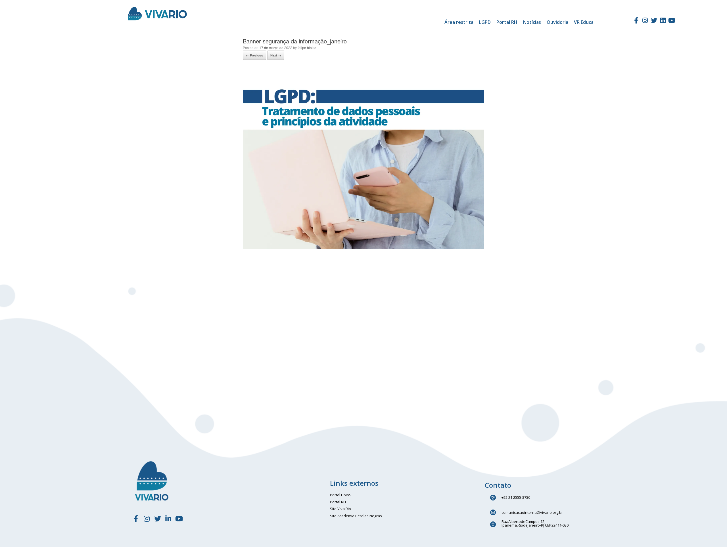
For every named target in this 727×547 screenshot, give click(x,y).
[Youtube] (672, 20)
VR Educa (584, 22)
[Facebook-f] (636, 20)
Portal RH (506, 22)
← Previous (254, 55)
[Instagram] (645, 20)
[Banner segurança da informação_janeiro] (363, 247)
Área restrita (458, 22)
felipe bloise (307, 47)
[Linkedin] (663, 20)
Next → (275, 55)
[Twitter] (654, 20)
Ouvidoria (557, 22)
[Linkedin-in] (168, 518)
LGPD (485, 22)
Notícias (532, 22)
